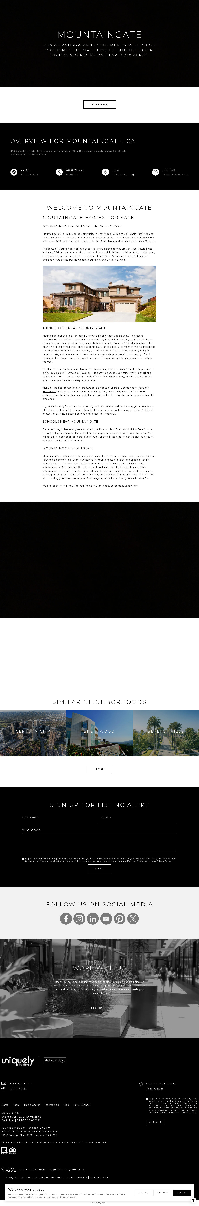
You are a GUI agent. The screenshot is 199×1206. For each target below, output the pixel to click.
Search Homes (99, 104)
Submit (99, 868)
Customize (162, 1193)
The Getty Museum (70, 376)
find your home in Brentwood (91, 485)
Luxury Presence (72, 1169)
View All (99, 769)
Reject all (143, 1193)
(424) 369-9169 (18, 1089)
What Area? (30, 830)
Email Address (155, 1088)
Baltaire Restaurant (57, 410)
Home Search (32, 1105)
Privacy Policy (164, 861)
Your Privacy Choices (100, 1203)
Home (4, 1105)
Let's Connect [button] (99, 1008)
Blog (66, 1105)
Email (105, 817)
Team (16, 1105)
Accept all (182, 1193)
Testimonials (51, 1105)
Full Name (29, 817)
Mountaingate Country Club (112, 343)
